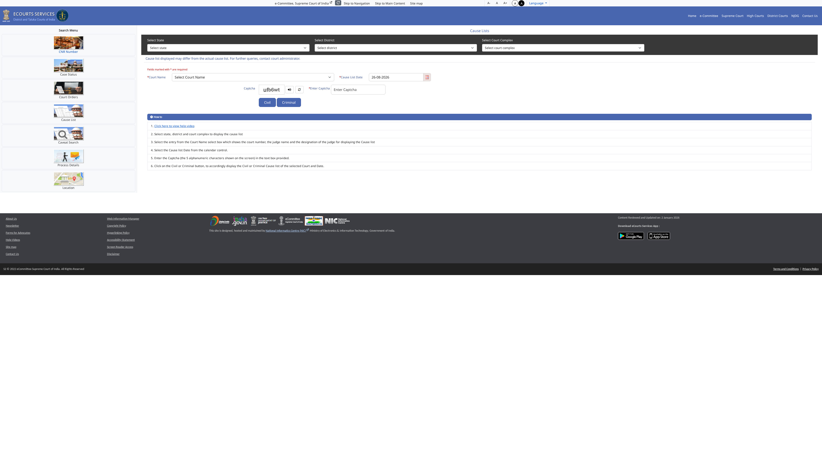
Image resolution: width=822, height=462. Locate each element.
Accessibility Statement (121, 240)
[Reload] (338, 2)
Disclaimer (113, 254)
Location (68, 188)
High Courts (755, 16)
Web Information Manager (123, 219)
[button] (289, 89)
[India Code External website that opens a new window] (314, 222)
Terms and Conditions (786, 269)
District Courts (777, 16)
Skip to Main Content (390, 3)
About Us (11, 219)
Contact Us (810, 16)
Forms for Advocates (18, 233)
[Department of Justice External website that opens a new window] (263, 222)
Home (692, 16)
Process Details (68, 165)
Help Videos (13, 240)
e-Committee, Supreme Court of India (302, 3)
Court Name (156, 77)
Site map (416, 3)
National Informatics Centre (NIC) (287, 231)
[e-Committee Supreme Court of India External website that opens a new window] (290, 222)
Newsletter (12, 226)
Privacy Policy (811, 269)
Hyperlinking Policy (118, 233)
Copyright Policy (116, 226)
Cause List (68, 120)
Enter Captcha (319, 88)
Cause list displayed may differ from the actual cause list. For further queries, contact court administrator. (223, 58)
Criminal (289, 102)
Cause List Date (351, 77)
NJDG (795, 16)
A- (488, 3)
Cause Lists (479, 31)
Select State (155, 40)
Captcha (249, 88)
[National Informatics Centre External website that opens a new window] (337, 222)
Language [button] (536, 3)
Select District (324, 40)
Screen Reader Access (120, 247)
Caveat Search (68, 142)
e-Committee (709, 16)
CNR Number (68, 52)
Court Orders (68, 97)
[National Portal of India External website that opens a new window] (240, 222)
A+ (505, 3)
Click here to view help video (174, 126)
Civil (267, 102)
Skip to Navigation (357, 3)
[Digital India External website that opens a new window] (219, 222)
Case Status (68, 74)
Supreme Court (732, 16)
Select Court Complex (497, 40)
